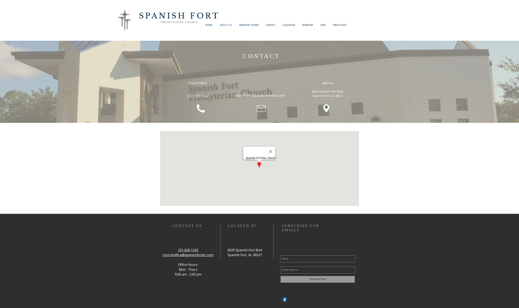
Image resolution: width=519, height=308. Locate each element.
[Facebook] (284, 299)
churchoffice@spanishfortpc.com (259, 95)
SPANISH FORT (179, 15)
